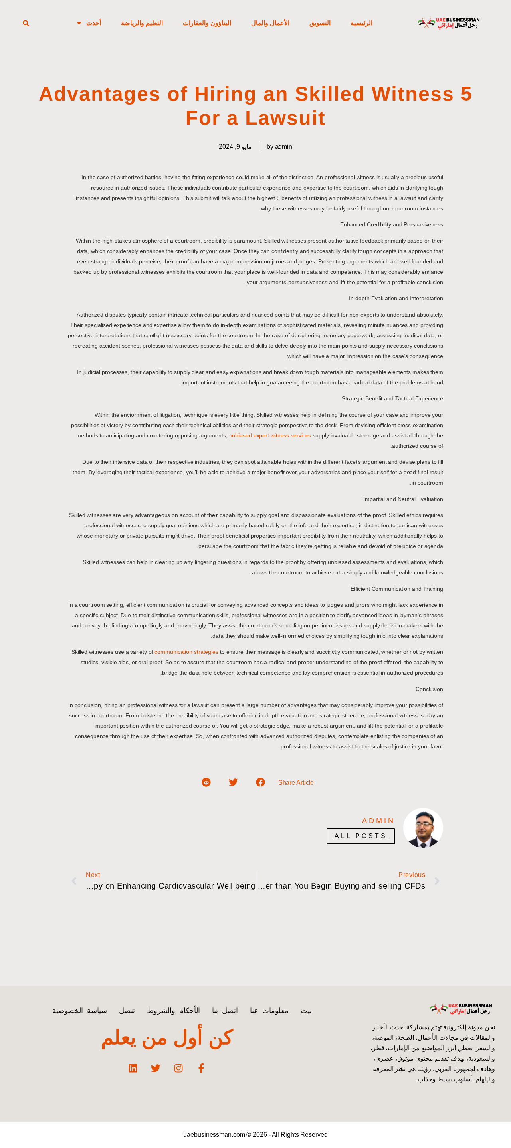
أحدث (93, 23)
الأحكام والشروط (173, 1011)
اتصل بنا (225, 1011)
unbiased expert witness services (270, 435)
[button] (26, 23)
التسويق (320, 23)
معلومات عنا (269, 1011)
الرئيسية (361, 23)
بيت (306, 1011)
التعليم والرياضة (142, 23)
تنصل (127, 1011)
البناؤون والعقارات (207, 23)
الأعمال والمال (270, 23)
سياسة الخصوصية (79, 1011)
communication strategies (187, 652)
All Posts (361, 836)
